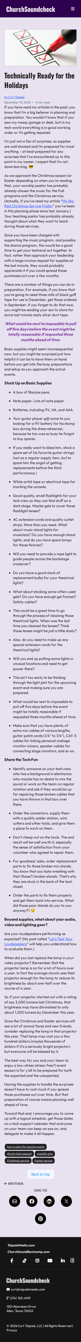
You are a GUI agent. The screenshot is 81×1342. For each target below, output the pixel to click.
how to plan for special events (25, 1146)
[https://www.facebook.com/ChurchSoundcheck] (12, 1260)
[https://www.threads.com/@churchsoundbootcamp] (72, 1260)
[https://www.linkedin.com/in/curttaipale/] (64, 1260)
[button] (73, 9)
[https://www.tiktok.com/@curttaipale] (26, 1260)
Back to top (40, 1174)
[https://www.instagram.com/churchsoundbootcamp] (38, 1260)
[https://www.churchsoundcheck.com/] (30, 8)
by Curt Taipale (14, 97)
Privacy (11, 1330)
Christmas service (18, 1160)
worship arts (45, 1153)
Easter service (43, 1160)
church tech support (19, 1153)
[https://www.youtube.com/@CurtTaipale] (51, 1260)
